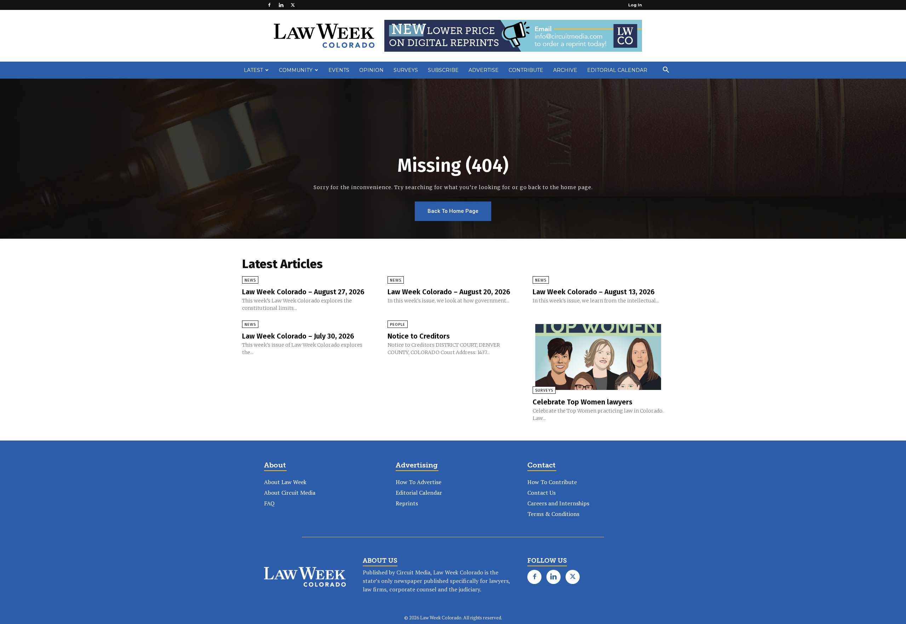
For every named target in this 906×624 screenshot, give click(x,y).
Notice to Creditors (419, 336)
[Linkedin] (281, 5)
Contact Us (541, 493)
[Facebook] (269, 5)
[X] (292, 5)
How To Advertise (418, 482)
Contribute (526, 70)
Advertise (484, 70)
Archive (565, 70)
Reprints (407, 503)
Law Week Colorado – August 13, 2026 (594, 292)
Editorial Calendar (617, 70)
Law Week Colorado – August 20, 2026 (449, 292)
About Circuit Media (289, 493)
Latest (253, 70)
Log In (635, 4)
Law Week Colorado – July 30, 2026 (298, 336)
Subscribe (443, 70)
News (250, 280)
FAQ (269, 503)
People (397, 324)
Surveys (406, 70)
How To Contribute (552, 482)
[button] (665, 70)
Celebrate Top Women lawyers (582, 402)
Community (295, 70)
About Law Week (285, 482)
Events (338, 70)
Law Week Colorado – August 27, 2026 (303, 292)
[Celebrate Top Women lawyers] (598, 357)
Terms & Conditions (553, 514)
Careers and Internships (558, 503)
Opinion (371, 70)
